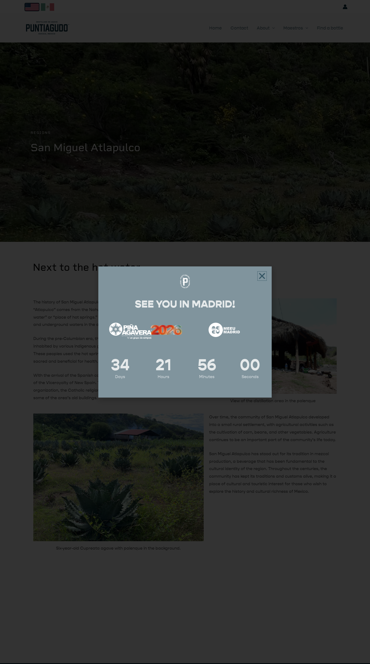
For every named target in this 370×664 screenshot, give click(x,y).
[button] (262, 276)
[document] (185, 332)
